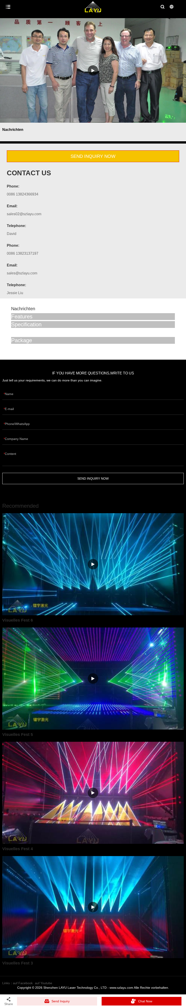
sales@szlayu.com (22, 273)
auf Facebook (23, 983)
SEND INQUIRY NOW (93, 156)
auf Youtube (43, 983)
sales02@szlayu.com (24, 214)
